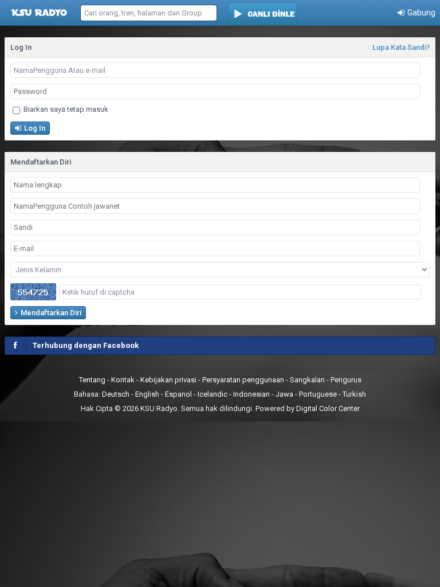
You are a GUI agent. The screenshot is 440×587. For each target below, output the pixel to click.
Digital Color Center (328, 408)
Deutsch (115, 394)
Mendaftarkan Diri (50, 312)
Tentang (93, 379)
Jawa (284, 394)
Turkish (354, 394)
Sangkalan (308, 379)
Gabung (420, 12)
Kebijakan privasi (169, 379)
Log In (33, 128)
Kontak (123, 379)
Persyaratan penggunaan (244, 379)
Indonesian (251, 394)
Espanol (178, 394)
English (147, 394)
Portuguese (318, 394)
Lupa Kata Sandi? (401, 47)
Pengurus (346, 379)
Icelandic (212, 394)
